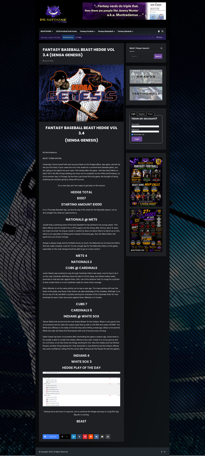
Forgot (150, 114)
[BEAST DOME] (53, 14)
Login (133, 114)
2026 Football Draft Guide (66, 31)
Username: (136, 124)
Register (141, 114)
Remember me (139, 134)
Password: (135, 129)
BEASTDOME (46, 31)
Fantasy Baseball (124, 31)
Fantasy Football (86, 31)
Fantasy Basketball (105, 31)
